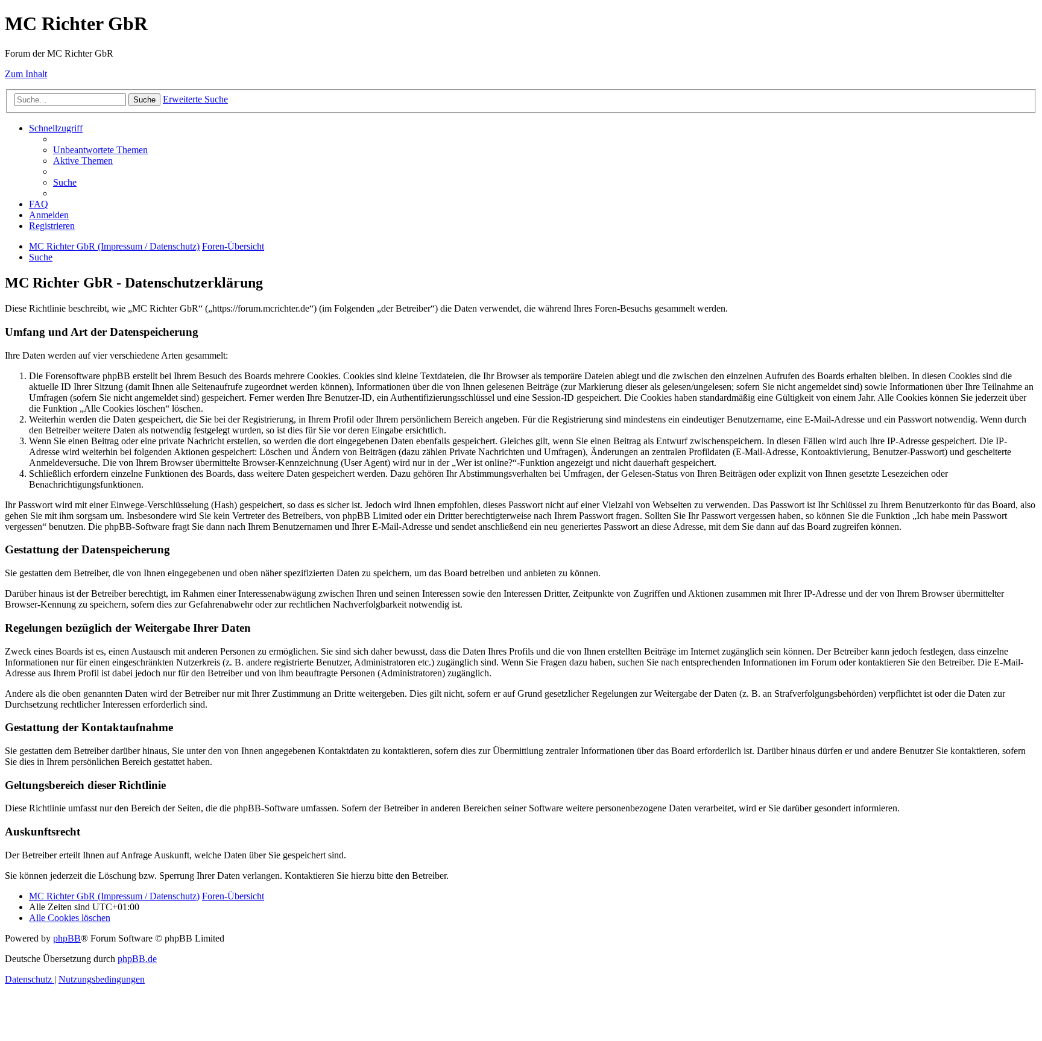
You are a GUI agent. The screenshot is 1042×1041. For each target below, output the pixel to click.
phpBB (67, 938)
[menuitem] (100, 150)
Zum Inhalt (26, 74)
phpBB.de (137, 959)
